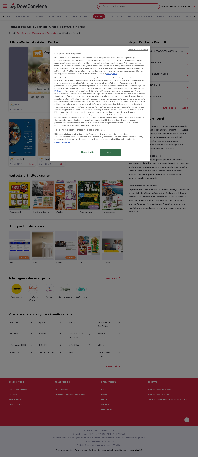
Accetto (110, 152)
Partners (57, 91)
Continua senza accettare (138, 50)
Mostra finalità (88, 152)
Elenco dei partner (62, 142)
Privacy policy (112, 73)
